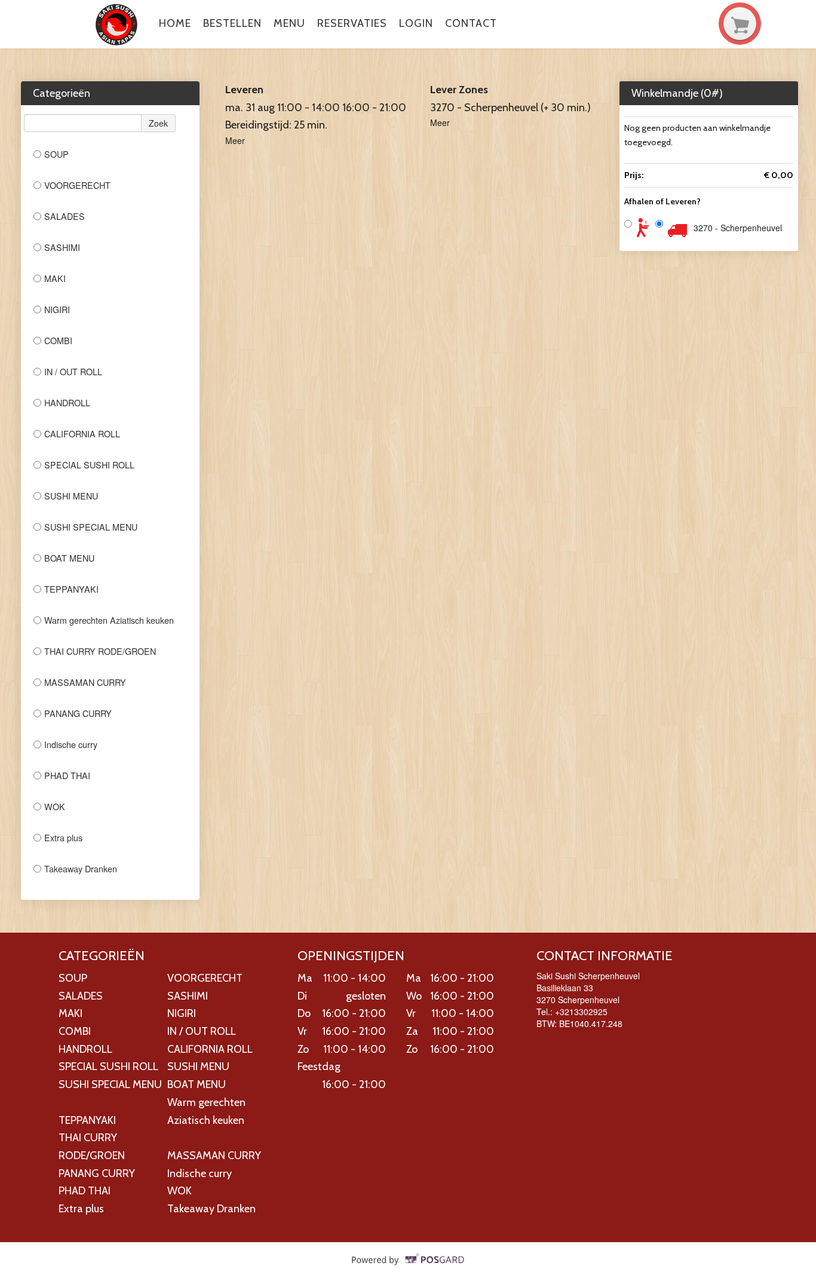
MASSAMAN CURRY (85, 682)
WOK (54, 806)
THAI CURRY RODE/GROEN (100, 651)
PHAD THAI (68, 775)
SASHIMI (62, 247)
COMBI (58, 340)
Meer (235, 140)
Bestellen (232, 23)
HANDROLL (67, 402)
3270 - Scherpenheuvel (738, 228)
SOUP (56, 154)
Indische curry (70, 744)
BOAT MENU (69, 557)
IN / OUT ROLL (73, 371)
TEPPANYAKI (71, 589)
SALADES (64, 216)
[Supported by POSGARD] (408, 1268)
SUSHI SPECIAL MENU (90, 526)
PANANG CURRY (79, 713)
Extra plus (63, 837)
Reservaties (352, 23)
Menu (289, 23)
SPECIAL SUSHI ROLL (89, 464)
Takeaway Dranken (80, 868)
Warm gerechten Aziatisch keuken (109, 620)
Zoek (158, 123)
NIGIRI (57, 309)
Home (175, 23)
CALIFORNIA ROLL (82, 433)
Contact (471, 23)
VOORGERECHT (77, 185)
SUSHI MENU (71, 495)
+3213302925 (581, 1012)
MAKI (55, 278)
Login (416, 23)
